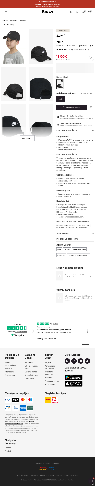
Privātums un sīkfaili (47, 475)
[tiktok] (87, 361)
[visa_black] (15, 400)
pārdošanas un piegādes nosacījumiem (19, 422)
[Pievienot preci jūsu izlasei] (91, 107)
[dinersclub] (15, 408)
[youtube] (80, 361)
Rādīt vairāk (26, 138)
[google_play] (74, 377)
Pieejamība (34, 475)
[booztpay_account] (30, 408)
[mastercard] (23, 400)
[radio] (59, 84)
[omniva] (55, 400)
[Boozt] (47, 12)
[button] (13, 46)
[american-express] (23, 408)
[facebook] (67, 361)
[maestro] (30, 400)
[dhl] (48, 400)
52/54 (61, 99)
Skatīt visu (85, 344)
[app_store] (74, 383)
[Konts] (77, 12)
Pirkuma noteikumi (21, 475)
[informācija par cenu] (91, 58)
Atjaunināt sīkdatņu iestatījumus (67, 475)
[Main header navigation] (6, 12)
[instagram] (74, 361)
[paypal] (8, 400)
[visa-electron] (8, 408)
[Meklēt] (71, 12)
